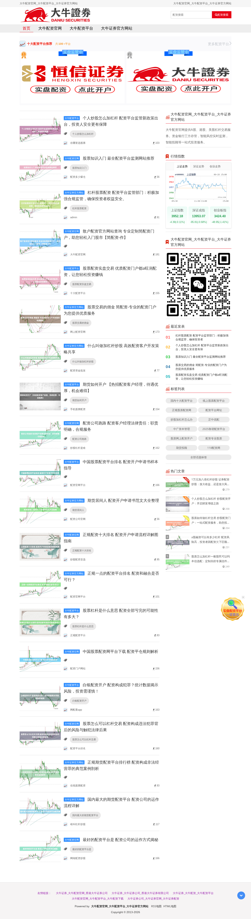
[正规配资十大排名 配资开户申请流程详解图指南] (40, 546)
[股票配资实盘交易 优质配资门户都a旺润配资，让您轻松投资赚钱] (40, 280)
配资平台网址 (214, 410)
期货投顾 (181, 448)
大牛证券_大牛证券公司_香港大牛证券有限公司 (140, 893)
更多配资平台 (218, 43)
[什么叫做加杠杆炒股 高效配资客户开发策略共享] (40, 357)
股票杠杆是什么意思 (83, 626)
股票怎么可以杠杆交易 (84, 739)
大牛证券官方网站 (116, 28)
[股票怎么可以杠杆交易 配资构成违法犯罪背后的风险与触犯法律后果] (40, 735)
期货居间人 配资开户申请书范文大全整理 (112, 500)
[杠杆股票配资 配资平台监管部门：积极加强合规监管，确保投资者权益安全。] (40, 204)
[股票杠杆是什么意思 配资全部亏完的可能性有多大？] (40, 622)
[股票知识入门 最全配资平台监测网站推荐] (40, 167)
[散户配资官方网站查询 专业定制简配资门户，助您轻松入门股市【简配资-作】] (40, 242)
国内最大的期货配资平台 (85, 815)
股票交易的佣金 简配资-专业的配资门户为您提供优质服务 (201, 367)
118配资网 (213, 448)
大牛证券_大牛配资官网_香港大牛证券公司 (82, 893)
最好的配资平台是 (81, 849)
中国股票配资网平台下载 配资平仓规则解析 (111, 651)
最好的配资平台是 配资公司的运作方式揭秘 (111, 839)
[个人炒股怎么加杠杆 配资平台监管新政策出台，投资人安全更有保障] (40, 130)
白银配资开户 (79, 700)
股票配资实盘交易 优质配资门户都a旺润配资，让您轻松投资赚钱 (201, 376)
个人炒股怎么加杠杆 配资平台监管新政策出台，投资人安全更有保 (202, 347)
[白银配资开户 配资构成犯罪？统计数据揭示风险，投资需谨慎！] (40, 697)
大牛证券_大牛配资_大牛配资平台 (193, 893)
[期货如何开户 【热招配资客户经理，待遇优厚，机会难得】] (40, 396)
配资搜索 (222, 14)
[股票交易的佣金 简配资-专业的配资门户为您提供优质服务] (40, 319)
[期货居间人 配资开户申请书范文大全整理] (40, 509)
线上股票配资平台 (214, 400)
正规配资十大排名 (81, 550)
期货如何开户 (79, 400)
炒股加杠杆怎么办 (182, 419)
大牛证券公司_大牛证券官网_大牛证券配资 (153, 898)
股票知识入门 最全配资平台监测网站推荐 (109, 158)
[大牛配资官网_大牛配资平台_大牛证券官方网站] (55, 15)
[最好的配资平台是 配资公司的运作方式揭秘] (40, 848)
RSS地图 (156, 906)
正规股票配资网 (181, 410)
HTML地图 (169, 906)
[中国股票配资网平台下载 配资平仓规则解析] (40, 659)
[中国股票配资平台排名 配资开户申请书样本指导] (40, 473)
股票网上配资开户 (182, 438)
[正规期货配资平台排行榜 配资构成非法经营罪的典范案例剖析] (40, 773)
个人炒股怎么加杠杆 (83, 134)
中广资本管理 (181, 429)
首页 (26, 28)
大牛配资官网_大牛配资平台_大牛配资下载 (98, 898)
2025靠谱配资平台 (213, 429)
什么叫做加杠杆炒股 (83, 361)
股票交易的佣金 (80, 322)
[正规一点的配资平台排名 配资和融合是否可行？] (40, 584)
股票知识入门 (79, 168)
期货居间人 (78, 510)
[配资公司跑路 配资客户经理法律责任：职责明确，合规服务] (40, 435)
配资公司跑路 (79, 439)
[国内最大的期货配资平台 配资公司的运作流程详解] (40, 811)
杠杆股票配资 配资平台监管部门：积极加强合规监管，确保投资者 (202, 337)
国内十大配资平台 (182, 400)
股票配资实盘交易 (81, 284)
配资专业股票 (214, 438)
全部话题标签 (198, 457)
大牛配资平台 (81, 28)
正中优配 (213, 419)
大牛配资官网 (50, 28)
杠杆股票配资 (79, 208)
